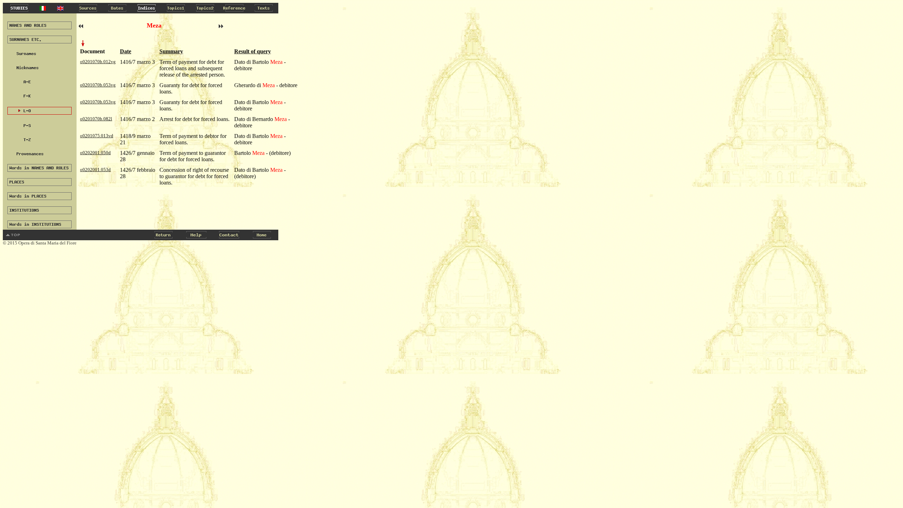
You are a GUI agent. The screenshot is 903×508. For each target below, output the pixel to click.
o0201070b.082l (96, 118)
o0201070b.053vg (98, 84)
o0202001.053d (95, 169)
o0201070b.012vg (98, 61)
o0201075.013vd (96, 135)
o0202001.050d (95, 152)
